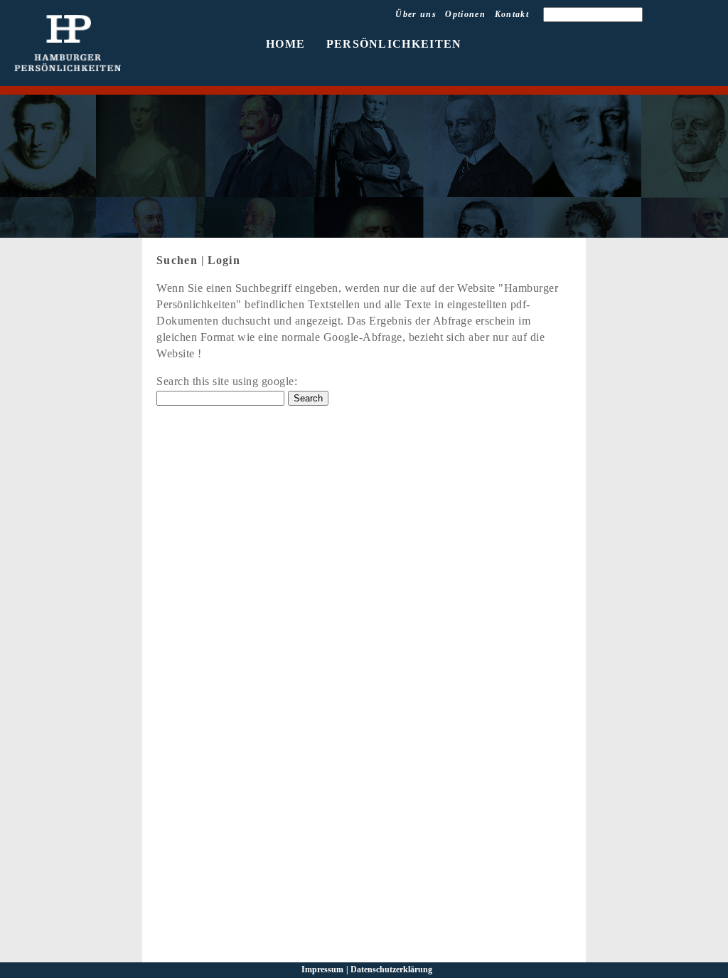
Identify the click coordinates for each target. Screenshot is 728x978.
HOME (285, 44)
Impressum (322, 969)
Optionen (465, 14)
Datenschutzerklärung (391, 969)
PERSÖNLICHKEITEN (394, 44)
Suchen (177, 260)
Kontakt (512, 14)
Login (224, 260)
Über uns (416, 14)
